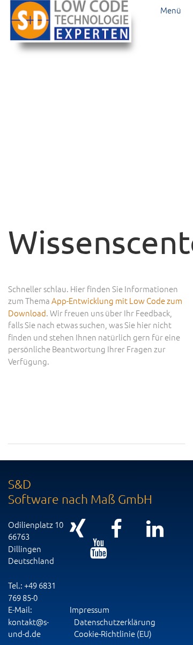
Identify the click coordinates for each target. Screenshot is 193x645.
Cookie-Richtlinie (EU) (113, 633)
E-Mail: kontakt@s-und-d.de (28, 621)
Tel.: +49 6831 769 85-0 (32, 591)
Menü (170, 10)
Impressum (89, 609)
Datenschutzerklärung (114, 621)
